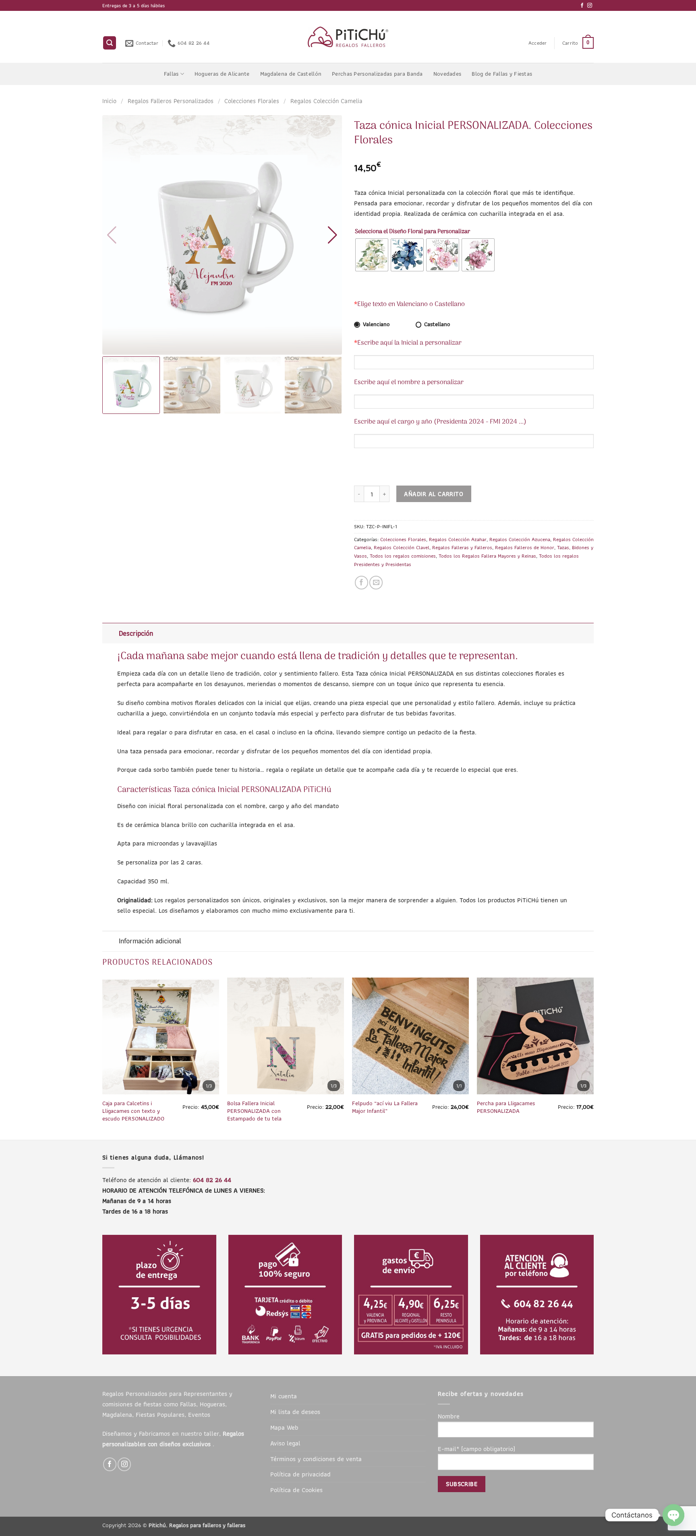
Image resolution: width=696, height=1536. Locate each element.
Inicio (109, 100)
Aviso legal (285, 1443)
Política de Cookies (296, 1489)
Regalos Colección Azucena (519, 539)
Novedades (447, 74)
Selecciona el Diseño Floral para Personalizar (412, 232)
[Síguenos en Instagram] (589, 5)
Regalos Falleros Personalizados (170, 100)
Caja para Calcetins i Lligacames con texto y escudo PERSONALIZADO (133, 1111)
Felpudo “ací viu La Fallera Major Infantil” (385, 1107)
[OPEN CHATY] (673, 1515)
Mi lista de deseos (295, 1411)
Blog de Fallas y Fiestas (502, 74)
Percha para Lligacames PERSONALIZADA (506, 1107)
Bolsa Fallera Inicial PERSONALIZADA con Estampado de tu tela (254, 1111)
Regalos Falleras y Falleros (462, 547)
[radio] (372, 255)
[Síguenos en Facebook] (582, 5)
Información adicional (150, 941)
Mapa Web (284, 1427)
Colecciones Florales (251, 100)
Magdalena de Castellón (290, 74)
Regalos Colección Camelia (326, 100)
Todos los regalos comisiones (403, 556)
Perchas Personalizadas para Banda (377, 74)
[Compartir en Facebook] (361, 582)
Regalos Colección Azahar (458, 539)
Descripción (136, 633)
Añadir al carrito (433, 494)
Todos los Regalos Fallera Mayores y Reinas (487, 556)
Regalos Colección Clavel (401, 547)
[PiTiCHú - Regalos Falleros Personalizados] (348, 37)
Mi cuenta (283, 1396)
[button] (109, 43)
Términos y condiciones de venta (316, 1458)
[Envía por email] (376, 582)
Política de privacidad (300, 1474)
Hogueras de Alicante (222, 74)
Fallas (171, 74)
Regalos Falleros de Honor (524, 547)
